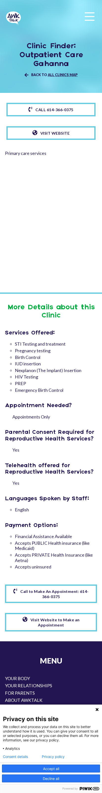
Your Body (17, 678)
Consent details (15, 757)
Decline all (51, 778)
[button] (89, 17)
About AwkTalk (23, 700)
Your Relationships (28, 685)
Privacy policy (53, 757)
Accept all (51, 769)
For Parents (20, 693)
